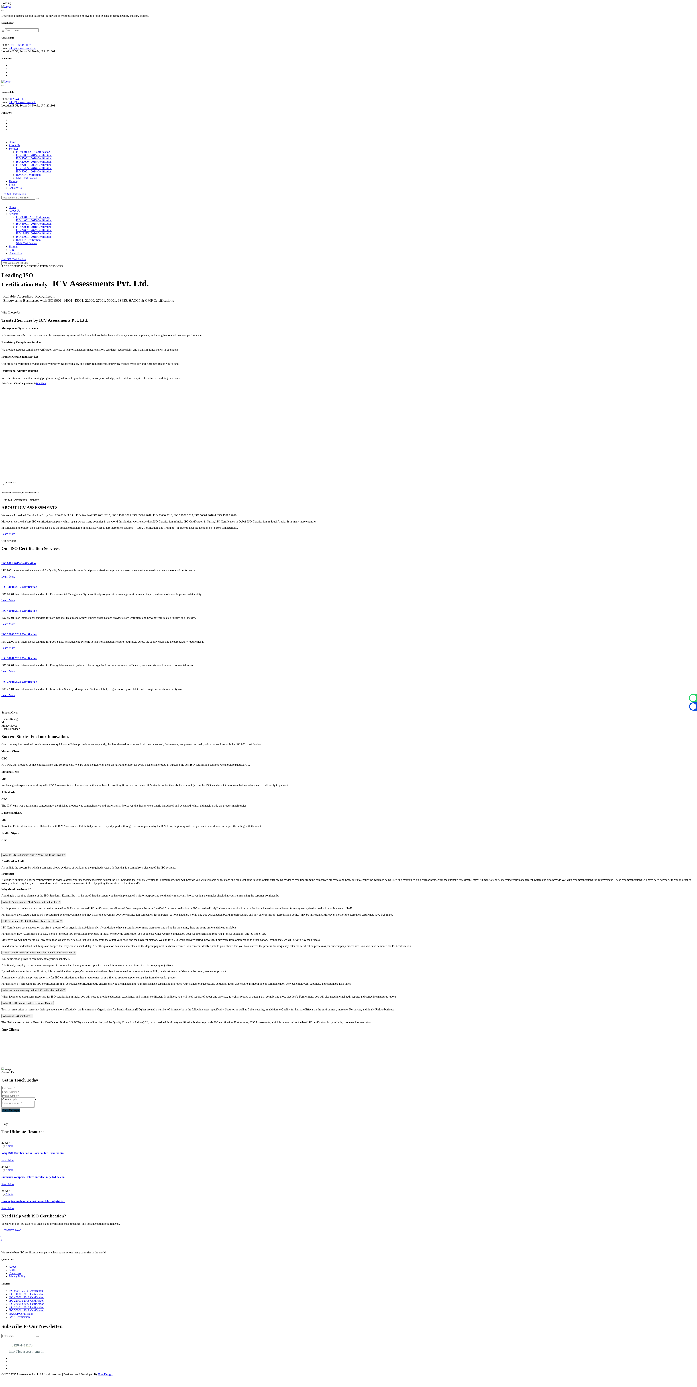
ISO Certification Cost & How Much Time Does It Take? (32, 921)
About (12, 1266)
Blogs (12, 184)
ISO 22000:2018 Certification (19, 634)
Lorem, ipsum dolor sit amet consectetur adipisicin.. (33, 1201)
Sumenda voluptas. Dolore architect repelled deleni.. (33, 1177)
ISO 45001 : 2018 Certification (34, 158)
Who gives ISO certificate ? (17, 1016)
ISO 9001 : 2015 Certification (33, 151)
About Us (14, 145)
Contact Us (15, 187)
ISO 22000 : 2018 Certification (34, 161)
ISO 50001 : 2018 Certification (34, 171)
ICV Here (41, 383)
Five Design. (105, 1374)
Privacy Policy (17, 1276)
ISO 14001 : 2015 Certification (34, 155)
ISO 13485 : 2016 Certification (34, 168)
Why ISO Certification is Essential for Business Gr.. (32, 1153)
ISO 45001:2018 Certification (19, 610)
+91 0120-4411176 (20, 44)
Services (13, 148)
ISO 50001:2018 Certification (19, 658)
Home (12, 142)
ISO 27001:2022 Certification (19, 681)
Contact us (15, 1273)
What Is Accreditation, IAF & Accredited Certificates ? (31, 902)
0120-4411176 (17, 98)
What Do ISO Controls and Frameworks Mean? (27, 1003)
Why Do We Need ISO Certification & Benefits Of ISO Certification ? (39, 952)
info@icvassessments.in (22, 48)
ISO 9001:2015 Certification (18, 563)
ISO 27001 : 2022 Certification (34, 164)
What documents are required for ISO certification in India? (34, 990)
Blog (11, 249)
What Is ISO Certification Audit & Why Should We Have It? (34, 855)
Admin (9, 1145)
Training (13, 181)
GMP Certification (26, 178)
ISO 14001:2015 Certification (19, 586)
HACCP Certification (28, 174)
